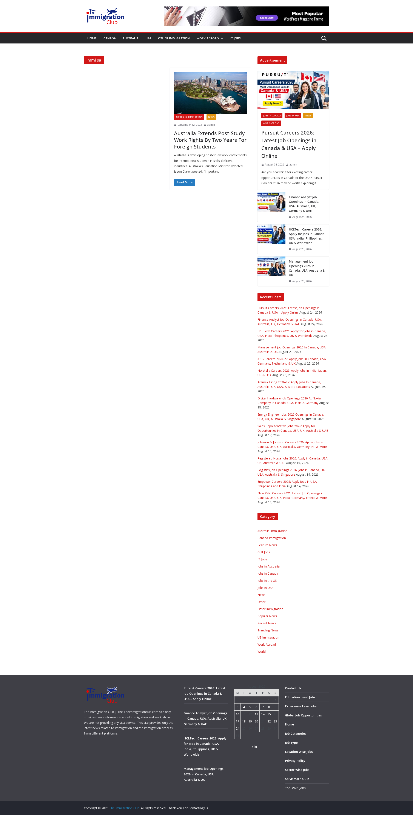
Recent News (266, 623)
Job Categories (295, 733)
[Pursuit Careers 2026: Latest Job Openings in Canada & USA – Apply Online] (293, 90)
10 (237, 714)
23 (275, 721)
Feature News (267, 545)
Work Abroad (208, 38)
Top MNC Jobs (295, 788)
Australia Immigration (189, 117)
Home (92, 38)
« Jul (254, 746)
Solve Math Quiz (297, 779)
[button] (221, 38)
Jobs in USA (292, 115)
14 (263, 714)
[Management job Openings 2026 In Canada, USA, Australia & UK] (271, 271)
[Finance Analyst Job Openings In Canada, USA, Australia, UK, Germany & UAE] (271, 207)
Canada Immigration (271, 538)
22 (269, 721)
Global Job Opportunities (303, 715)
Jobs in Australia (268, 566)
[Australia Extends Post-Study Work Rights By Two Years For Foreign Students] (210, 93)
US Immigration (268, 637)
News (211, 117)
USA (148, 38)
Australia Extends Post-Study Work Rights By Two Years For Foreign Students (210, 140)
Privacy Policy (295, 761)
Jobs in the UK (267, 580)
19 (250, 721)
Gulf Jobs (263, 552)
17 (237, 721)
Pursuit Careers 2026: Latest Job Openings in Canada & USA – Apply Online (288, 144)
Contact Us (293, 688)
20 (256, 721)
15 (269, 714)
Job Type (291, 743)
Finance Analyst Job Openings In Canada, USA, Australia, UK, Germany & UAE (304, 204)
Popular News (267, 616)
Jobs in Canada (272, 115)
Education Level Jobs (300, 697)
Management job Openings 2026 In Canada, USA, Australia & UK (307, 268)
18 (244, 721)
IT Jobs (235, 38)
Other (261, 602)
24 (237, 728)
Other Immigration (174, 38)
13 (256, 714)
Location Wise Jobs (299, 752)
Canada (109, 38)
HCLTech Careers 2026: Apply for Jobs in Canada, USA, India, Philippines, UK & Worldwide (307, 236)
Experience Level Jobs (301, 706)
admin (211, 125)
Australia (131, 38)
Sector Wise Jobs (297, 770)
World (261, 652)
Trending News (268, 630)
